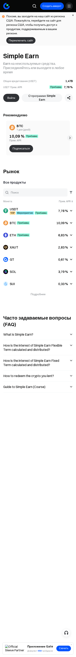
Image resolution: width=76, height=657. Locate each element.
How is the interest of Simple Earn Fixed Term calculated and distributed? (31, 363)
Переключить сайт (21, 40)
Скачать (63, 648)
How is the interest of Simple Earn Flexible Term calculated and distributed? (32, 347)
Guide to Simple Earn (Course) (24, 387)
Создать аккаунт (52, 6)
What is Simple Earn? (18, 334)
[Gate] (6, 6)
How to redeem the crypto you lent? (28, 376)
